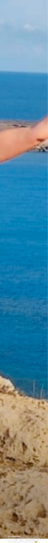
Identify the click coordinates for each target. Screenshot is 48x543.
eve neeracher (14, 536)
